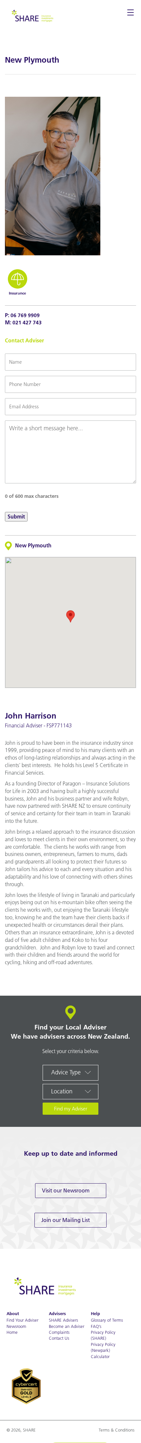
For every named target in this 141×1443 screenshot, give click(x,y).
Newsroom (16, 1326)
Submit (16, 516)
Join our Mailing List (65, 1220)
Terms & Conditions (116, 1430)
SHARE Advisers (63, 1320)
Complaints (59, 1332)
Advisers (57, 1313)
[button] (70, 616)
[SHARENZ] (32, 15)
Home (12, 1332)
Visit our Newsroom (66, 1190)
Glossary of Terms (107, 1320)
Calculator (100, 1356)
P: (22, 315)
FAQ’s (96, 1326)
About (13, 1313)
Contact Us (59, 1338)
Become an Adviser (66, 1326)
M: (23, 322)
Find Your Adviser (22, 1320)
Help (95, 1313)
